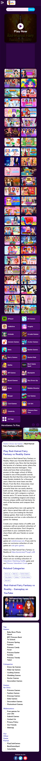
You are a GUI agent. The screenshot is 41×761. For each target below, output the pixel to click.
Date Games (12, 699)
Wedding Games (14, 675)
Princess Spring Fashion (13, 643)
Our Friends (11, 725)
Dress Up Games (14, 667)
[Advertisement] (20, 56)
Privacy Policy (12, 722)
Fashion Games (13, 693)
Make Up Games (13, 670)
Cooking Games (13, 672)
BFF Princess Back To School (14, 638)
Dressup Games (13, 696)
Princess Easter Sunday (13, 653)
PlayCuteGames (13, 743)
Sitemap (10, 727)
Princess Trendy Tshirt (13, 658)
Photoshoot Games (15, 704)
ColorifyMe (11, 749)
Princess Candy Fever (13, 648)
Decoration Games (14, 681)
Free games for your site (13, 712)
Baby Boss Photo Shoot (14, 633)
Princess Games (13, 690)
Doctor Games (13, 678)
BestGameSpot (13, 746)
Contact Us (11, 719)
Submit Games (13, 716)
